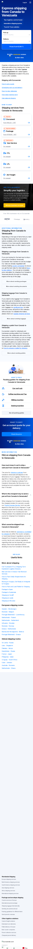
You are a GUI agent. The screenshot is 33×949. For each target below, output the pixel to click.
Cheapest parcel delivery (9, 935)
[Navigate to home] (8, 2)
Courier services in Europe (9, 900)
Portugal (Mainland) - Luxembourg (13, 614)
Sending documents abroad (9, 908)
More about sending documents (16, 286)
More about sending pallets (16, 353)
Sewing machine (17, 406)
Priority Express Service (12, 505)
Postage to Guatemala (9, 592)
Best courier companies (8, 929)
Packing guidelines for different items (12, 911)
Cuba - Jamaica (7, 662)
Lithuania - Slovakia (8, 623)
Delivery (6, 39)
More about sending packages (16, 281)
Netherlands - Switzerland (10, 620)
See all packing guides (16, 413)
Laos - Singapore (7, 645)
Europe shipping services (9, 879)
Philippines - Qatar (8, 657)
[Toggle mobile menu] (30, 2)
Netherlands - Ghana (8, 668)
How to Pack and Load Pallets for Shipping (16, 586)
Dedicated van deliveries (9, 924)
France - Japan (7, 654)
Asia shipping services (8, 888)
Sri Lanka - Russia (7, 643)
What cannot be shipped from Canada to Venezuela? (13, 526)
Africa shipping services (8, 890)
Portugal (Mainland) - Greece (11, 634)
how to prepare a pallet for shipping (15, 348)
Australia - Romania (8, 665)
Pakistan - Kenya (7, 648)
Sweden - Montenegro (9, 609)
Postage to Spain (7, 589)
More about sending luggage (16, 318)
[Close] (29, 35)
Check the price (16, 434)
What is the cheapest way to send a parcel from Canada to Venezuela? (15, 495)
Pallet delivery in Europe (8, 927)
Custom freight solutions (8, 921)
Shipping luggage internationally (11, 906)
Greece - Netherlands (9, 629)
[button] (16, 39)
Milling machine (17, 400)
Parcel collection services (9, 932)
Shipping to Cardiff (8, 595)
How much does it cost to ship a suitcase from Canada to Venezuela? (15, 466)
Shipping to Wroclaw (8, 601)
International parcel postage (9, 903)
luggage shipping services (21, 314)
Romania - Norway (8, 626)
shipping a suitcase (17, 472)
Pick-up (5, 32)
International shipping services (10, 893)
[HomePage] (16, 942)
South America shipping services (11, 885)
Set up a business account (14, 205)
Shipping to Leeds (7, 598)
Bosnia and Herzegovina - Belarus (13, 632)
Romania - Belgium (8, 612)
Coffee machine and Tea (17, 394)
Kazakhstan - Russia (8, 651)
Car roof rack (17, 388)
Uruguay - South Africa (9, 660)
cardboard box (18, 307)
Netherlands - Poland (9, 617)
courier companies (18, 266)
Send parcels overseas (8, 914)
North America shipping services (11, 882)
